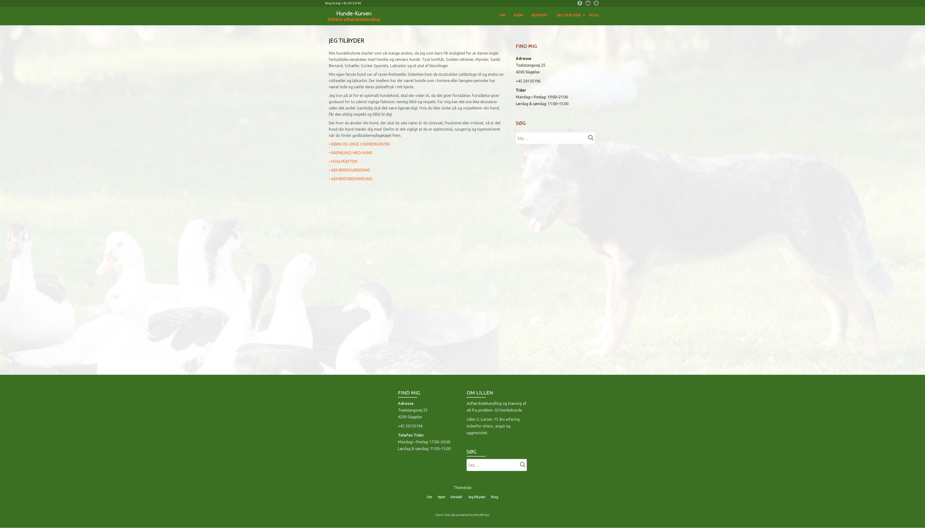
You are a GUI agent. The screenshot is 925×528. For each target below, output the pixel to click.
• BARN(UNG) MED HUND (350, 153)
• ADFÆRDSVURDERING (349, 170)
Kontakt (540, 15)
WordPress (481, 514)
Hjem (518, 15)
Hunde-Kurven (353, 13)
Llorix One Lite (446, 514)
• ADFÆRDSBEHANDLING (350, 179)
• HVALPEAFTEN (343, 161)
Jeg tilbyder (569, 15)
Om (502, 15)
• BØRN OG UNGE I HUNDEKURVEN (359, 144)
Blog (594, 15)
